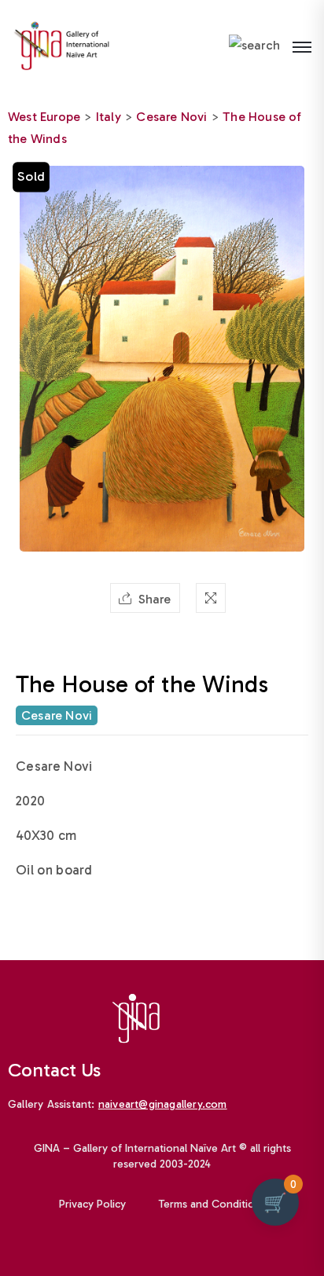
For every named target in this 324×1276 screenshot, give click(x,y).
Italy (108, 116)
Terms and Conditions (212, 1204)
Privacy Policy (92, 1204)
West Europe (44, 116)
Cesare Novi (171, 116)
